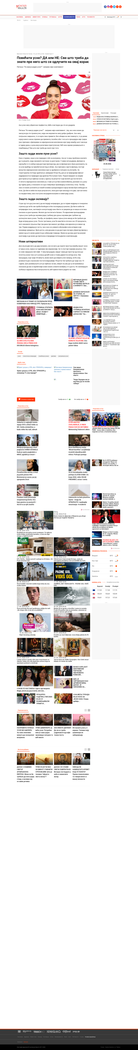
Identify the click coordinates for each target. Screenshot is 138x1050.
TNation (118, 1047)
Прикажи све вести (100, 130)
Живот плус (36, 17)
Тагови (20, 351)
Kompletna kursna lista (113, 582)
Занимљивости (69, 17)
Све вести (95, 240)
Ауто (83, 17)
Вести (18, 20)
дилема (53, 356)
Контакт (26, 1042)
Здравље (28, 17)
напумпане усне (63, 356)
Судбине (25, 20)
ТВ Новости (91, 17)
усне (19, 356)
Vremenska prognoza (99, 551)
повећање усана (44, 356)
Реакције (113, 113)
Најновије (96, 113)
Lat (117, 6)
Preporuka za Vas (23, 322)
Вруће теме (21, 362)
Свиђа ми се (63, 399)
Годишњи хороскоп (108, 169)
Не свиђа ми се (80, 399)
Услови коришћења (90, 1037)
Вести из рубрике (23, 749)
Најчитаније (105, 113)
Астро (60, 17)
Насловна (19, 17)
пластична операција (29, 356)
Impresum (20, 1042)
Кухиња (45, 17)
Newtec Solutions (109, 1047)
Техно (78, 17)
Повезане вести (23, 710)
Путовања (52, 17)
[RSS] (119, 240)
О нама (82, 1037)
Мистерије (34, 20)
